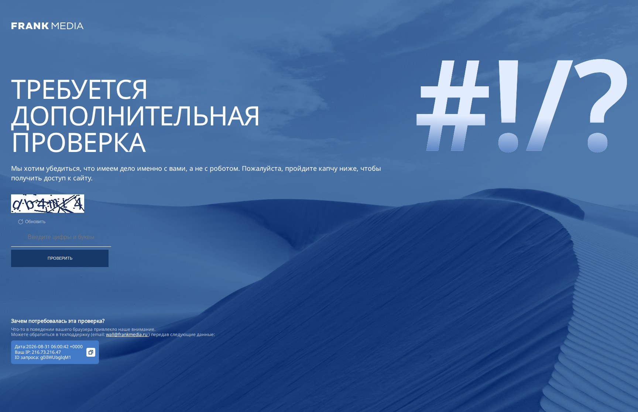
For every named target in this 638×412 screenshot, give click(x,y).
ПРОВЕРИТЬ (60, 258)
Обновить (35, 221)
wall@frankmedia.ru (127, 334)
